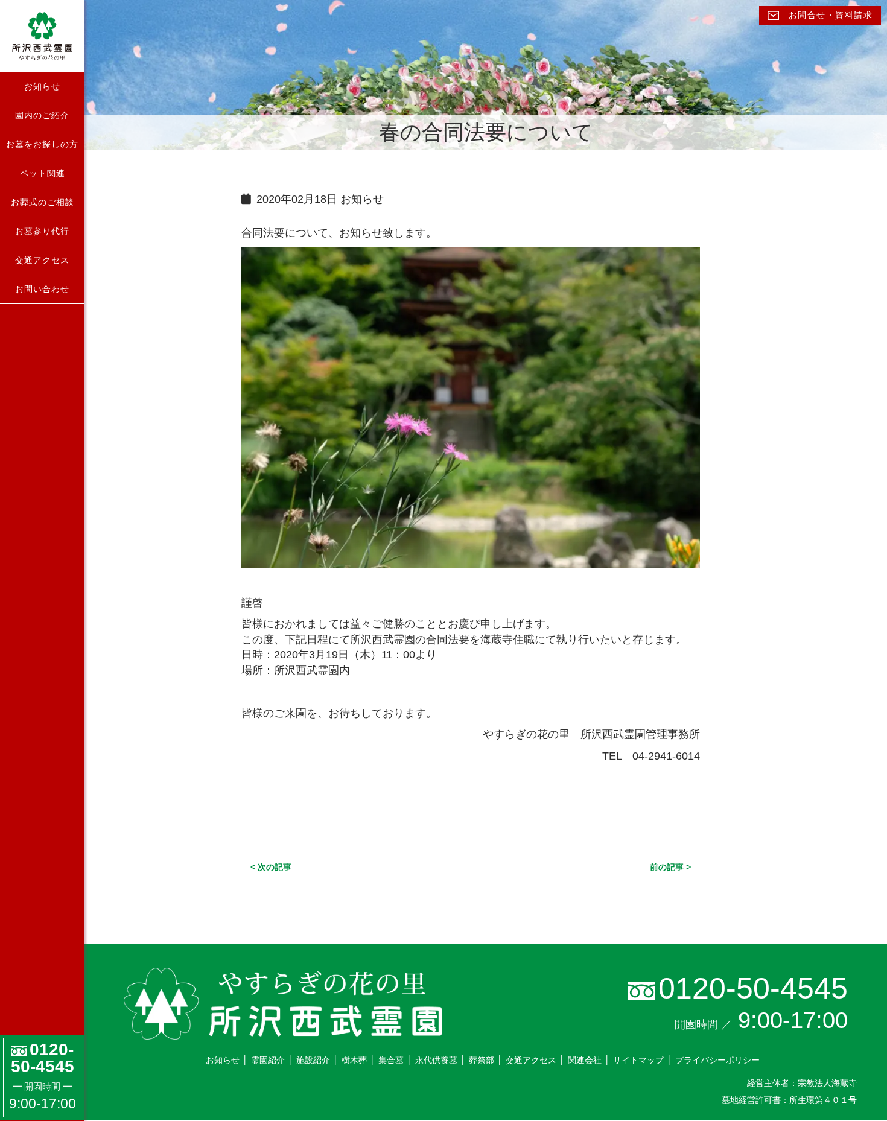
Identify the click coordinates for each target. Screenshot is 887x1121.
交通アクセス (42, 260)
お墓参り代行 (42, 231)
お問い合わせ (42, 289)
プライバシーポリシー (717, 1060)
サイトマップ (638, 1060)
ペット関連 (42, 173)
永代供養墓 (436, 1060)
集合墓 (391, 1060)
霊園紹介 (268, 1060)
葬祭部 (481, 1060)
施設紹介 (313, 1060)
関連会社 (585, 1060)
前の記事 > (670, 867)
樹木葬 (354, 1060)
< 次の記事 (270, 867)
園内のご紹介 (42, 115)
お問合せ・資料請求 (829, 15)
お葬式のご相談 (42, 202)
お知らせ (42, 86)
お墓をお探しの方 (42, 144)
